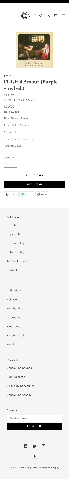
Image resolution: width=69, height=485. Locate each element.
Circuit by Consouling (21, 385)
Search (11, 225)
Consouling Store (28, 467)
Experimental (15, 335)
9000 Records (16, 376)
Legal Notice (15, 234)
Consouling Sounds (19, 367)
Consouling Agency (19, 394)
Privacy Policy (15, 243)
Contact (12, 270)
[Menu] (63, 15)
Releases (12, 299)
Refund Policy (16, 252)
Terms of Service (17, 261)
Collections (14, 290)
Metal (10, 344)
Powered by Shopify (48, 467)
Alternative (14, 317)
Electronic (13, 326)
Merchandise (15, 308)
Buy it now (34, 184)
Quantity (9, 157)
